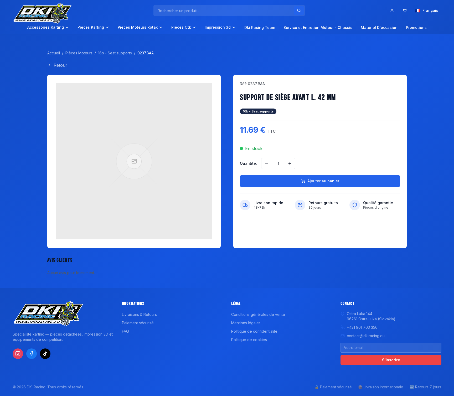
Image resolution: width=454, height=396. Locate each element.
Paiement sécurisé (138, 323)
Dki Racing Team (259, 27)
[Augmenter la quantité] (290, 163)
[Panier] (404, 10)
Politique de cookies (249, 339)
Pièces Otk (181, 27)
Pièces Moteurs (78, 53)
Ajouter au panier (323, 181)
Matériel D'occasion (379, 27)
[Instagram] (18, 353)
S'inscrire (391, 360)
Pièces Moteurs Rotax (138, 27)
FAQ (125, 331)
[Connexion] (392, 10)
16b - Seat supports (115, 53)
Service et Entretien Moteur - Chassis (317, 27)
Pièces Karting (91, 27)
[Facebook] (31, 353)
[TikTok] (45, 353)
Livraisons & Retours (139, 314)
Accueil (53, 53)
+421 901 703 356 (362, 327)
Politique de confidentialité (254, 331)
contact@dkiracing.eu (366, 335)
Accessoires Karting (45, 27)
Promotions (416, 27)
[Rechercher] (299, 10)
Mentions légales (246, 323)
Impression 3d (218, 27)
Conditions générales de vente (258, 314)
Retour (60, 65)
